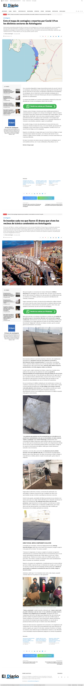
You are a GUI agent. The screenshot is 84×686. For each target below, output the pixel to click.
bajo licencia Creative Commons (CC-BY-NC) (27, 684)
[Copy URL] (61, 36)
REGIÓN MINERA (30, 11)
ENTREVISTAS (36, 11)
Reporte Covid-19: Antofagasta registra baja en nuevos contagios (55, 182)
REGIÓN (14, 11)
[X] (82, 11)
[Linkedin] (51, 36)
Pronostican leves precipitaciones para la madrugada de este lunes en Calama (8, 98)
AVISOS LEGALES (62, 11)
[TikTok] (80, 11)
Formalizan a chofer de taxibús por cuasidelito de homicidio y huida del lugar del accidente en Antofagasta (9, 104)
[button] (82, 0)
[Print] (56, 36)
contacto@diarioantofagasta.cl (33, 681)
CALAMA (10, 11)
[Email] (53, 36)
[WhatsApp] (48, 36)
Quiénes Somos (28, 0)
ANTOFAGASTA (4, 11)
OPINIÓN (42, 11)
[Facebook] (76, 11)
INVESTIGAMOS (48, 11)
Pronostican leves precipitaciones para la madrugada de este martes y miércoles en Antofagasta (8, 91)
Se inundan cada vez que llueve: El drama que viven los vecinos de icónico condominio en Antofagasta (32, 205)
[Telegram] (58, 36)
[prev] (58, 14)
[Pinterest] (45, 36)
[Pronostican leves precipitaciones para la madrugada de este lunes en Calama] (18, 98)
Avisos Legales (34, 0)
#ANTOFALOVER (55, 11)
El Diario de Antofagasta (9, 33)
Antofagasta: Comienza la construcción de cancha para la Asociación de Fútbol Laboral (53, 205)
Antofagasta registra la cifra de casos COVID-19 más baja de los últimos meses (41, 182)
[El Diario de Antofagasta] (11, 122)
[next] (60, 14)
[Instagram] (78, 11)
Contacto (24, 0)
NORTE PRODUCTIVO (22, 11)
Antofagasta (6, 18)
